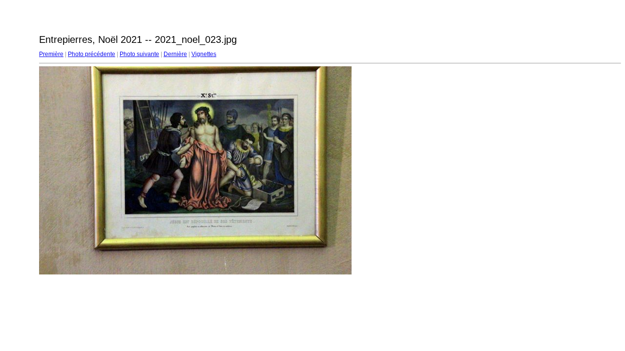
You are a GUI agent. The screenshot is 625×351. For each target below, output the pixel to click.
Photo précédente (91, 54)
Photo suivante (139, 54)
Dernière (175, 54)
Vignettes (203, 54)
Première (51, 54)
